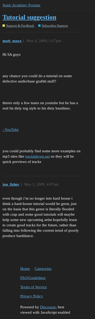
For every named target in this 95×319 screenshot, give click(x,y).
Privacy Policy (31, 296)
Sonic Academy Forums (21, 5)
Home (25, 269)
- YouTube (11, 130)
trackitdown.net (37, 156)
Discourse (48, 307)
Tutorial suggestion (29, 17)
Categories (43, 269)
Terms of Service (33, 287)
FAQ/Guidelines (33, 278)
